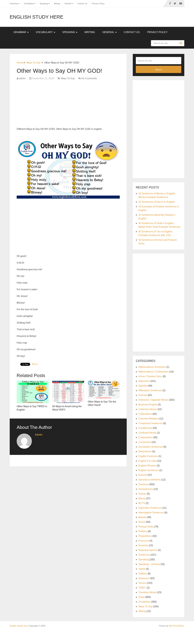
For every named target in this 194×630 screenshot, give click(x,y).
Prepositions (145, 536)
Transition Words (147, 592)
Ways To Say (68, 78)
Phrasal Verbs (146, 526)
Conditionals (145, 428)
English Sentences (148, 470)
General (68, 3)
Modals (142, 517)
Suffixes (142, 573)
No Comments (89, 78)
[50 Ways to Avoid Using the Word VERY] (68, 392)
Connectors (144, 442)
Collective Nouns (147, 409)
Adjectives (144, 381)
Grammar (14, 3)
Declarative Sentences (150, 446)
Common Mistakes (148, 418)
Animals (142, 395)
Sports (141, 569)
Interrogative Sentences (151, 512)
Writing (57, 3)
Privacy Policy (98, 3)
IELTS (141, 503)
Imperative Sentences (150, 508)
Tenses (142, 583)
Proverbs (143, 545)
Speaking (44, 3)
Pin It (34, 364)
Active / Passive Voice (150, 376)
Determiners (145, 451)
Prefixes (142, 531)
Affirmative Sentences (150, 390)
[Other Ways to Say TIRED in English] (33, 392)
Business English (147, 404)
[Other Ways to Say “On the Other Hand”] (104, 390)
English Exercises (148, 456)
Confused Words (147, 432)
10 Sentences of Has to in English (156, 202)
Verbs (141, 597)
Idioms (142, 498)
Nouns (142, 522)
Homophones (145, 489)
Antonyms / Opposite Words (153, 400)
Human (142, 493)
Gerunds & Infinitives (149, 479)
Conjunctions (145, 437)
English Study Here (36, 17)
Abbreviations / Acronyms (152, 367)
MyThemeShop (176, 626)
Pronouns (143, 540)
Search (181, 43)
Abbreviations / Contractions (153, 371)
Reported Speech (147, 550)
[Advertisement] (68, 104)
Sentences (144, 555)
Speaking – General (149, 564)
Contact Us (82, 3)
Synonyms (144, 578)
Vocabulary (29, 3)
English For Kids (147, 461)
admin (22, 78)
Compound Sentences (150, 423)
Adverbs (142, 385)
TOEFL (142, 587)
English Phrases (147, 465)
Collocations (145, 414)
